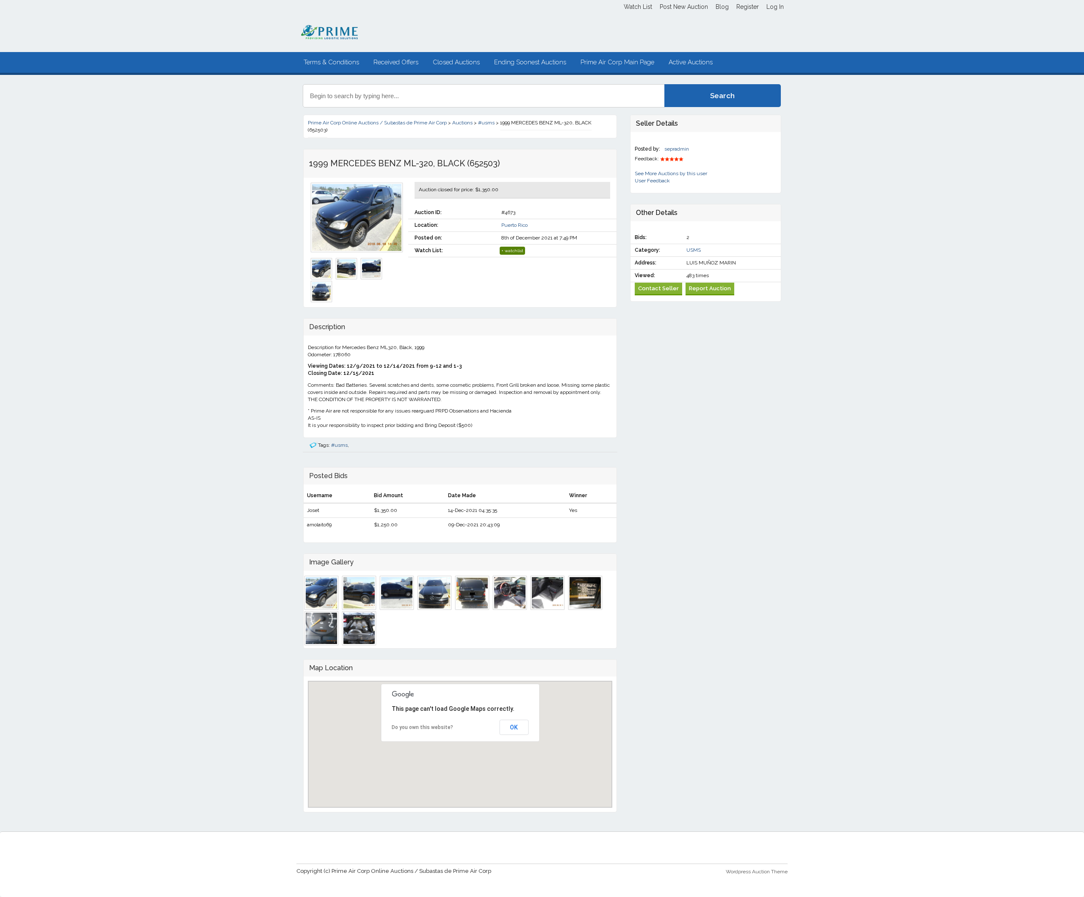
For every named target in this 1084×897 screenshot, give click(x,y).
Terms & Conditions (331, 62)
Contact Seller (658, 288)
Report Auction (710, 288)
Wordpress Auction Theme (757, 872)
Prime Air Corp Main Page (617, 62)
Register (747, 6)
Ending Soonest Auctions (530, 62)
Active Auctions (691, 62)
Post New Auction (684, 6)
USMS (693, 250)
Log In (775, 6)
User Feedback (652, 181)
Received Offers (395, 62)
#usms (339, 445)
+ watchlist (512, 250)
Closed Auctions (456, 62)
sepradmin (676, 149)
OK (514, 727)
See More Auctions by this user (671, 173)
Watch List (638, 6)
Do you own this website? (422, 727)
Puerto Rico (514, 225)
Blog (722, 6)
